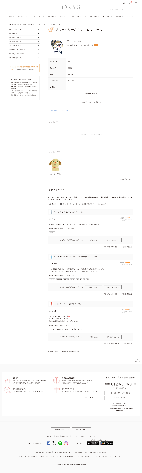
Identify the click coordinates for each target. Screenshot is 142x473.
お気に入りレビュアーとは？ (59, 111)
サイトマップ (119, 456)
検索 (106, 9)
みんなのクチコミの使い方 (17, 50)
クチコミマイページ (15, 37)
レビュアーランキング (15, 45)
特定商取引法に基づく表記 (98, 452)
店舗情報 (118, 16)
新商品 (10, 16)
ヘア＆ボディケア (74, 16)
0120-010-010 (123, 384)
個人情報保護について (81, 452)
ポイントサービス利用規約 (65, 456)
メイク (62, 16)
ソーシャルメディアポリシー (84, 456)
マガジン (129, 16)
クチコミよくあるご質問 (16, 54)
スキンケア (51, 16)
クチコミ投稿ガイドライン (17, 58)
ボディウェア (106, 16)
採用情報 (49, 452)
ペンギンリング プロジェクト (104, 456)
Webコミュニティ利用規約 (47, 456)
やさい (50, 174)
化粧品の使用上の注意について (63, 452)
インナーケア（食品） (91, 16)
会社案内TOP (40, 452)
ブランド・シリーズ (36, 16)
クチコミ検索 (13, 33)
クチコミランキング (15, 41)
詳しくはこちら (69, 199)
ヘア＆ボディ (66, 436)
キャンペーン (22, 16)
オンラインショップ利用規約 (28, 456)
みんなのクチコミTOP (15, 29)
